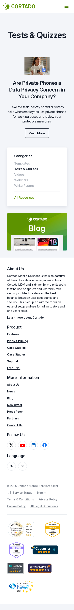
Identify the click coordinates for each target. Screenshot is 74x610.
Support (12, 361)
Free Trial (13, 368)
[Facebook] (44, 445)
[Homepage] (19, 6)
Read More (37, 133)
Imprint (41, 492)
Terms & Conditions (20, 499)
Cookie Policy (16, 506)
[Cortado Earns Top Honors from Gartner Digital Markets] (44, 550)
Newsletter (14, 405)
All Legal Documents (44, 506)
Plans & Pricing (17, 341)
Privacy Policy (48, 499)
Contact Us (14, 425)
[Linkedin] (33, 445)
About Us (13, 384)
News (11, 391)
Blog (10, 398)
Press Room (15, 411)
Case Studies (16, 347)
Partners (13, 418)
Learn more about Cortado (25, 317)
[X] (11, 445)
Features (13, 334)
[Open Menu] (66, 6)
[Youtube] (22, 445)
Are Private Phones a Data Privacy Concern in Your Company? (37, 89)
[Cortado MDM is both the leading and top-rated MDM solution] (52, 529)
